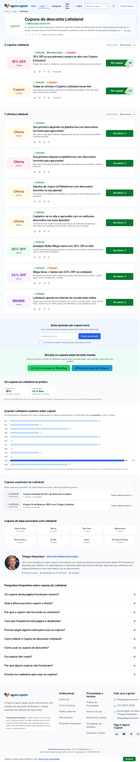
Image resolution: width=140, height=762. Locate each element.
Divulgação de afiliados (92, 725)
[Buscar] (104, 6)
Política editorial (66, 711)
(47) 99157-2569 (124, 705)
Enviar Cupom (125, 6)
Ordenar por (111, 45)
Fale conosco (65, 717)
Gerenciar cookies (94, 733)
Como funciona (66, 705)
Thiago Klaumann (33, 556)
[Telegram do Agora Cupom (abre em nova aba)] (129, 734)
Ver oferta (118, 133)
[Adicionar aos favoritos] (44, 72)
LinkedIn (75, 573)
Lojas (42, 6)
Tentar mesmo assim (120, 495)
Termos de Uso (93, 711)
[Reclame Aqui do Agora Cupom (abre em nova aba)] (122, 734)
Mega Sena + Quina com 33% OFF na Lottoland (62, 271)
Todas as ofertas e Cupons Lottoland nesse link (62, 86)
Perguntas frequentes (63, 725)
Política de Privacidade (91, 704)
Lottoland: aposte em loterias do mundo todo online (64, 297)
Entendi (129, 759)
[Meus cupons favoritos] (112, 6)
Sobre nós (63, 699)
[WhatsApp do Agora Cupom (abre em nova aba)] (136, 734)
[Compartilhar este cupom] (48, 72)
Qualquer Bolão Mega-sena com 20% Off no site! (63, 246)
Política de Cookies (95, 717)
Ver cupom (117, 63)
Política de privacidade (48, 759)
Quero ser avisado (89, 336)
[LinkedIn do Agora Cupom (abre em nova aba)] (115, 734)
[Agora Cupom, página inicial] (16, 6)
